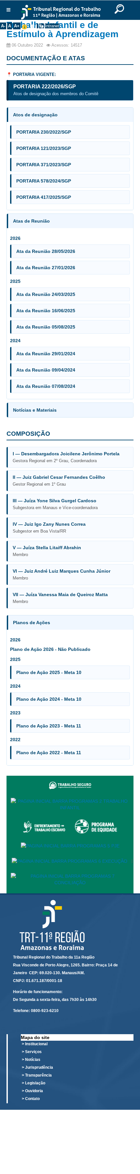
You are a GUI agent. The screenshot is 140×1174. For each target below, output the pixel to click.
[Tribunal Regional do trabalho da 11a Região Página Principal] (61, 12)
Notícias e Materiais (35, 410)
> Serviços (32, 1051)
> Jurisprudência (37, 1067)
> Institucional (35, 1044)
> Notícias (31, 1059)
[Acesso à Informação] (37, 25)
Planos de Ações (31, 622)
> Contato (31, 1098)
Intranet (52, 25)
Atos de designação (35, 114)
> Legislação (33, 1083)
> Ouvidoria (32, 1091)
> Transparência (37, 1075)
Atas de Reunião (31, 221)
